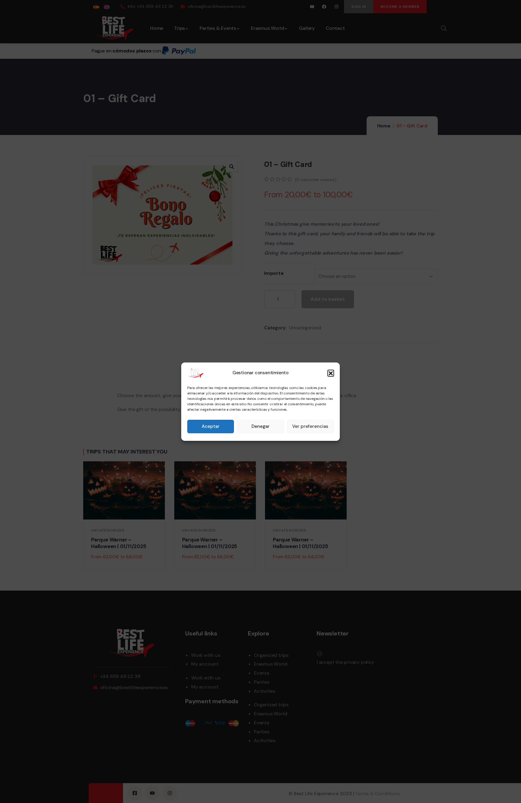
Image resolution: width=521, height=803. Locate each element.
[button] (331, 373)
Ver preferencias (310, 426)
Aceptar (210, 426)
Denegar (260, 426)
